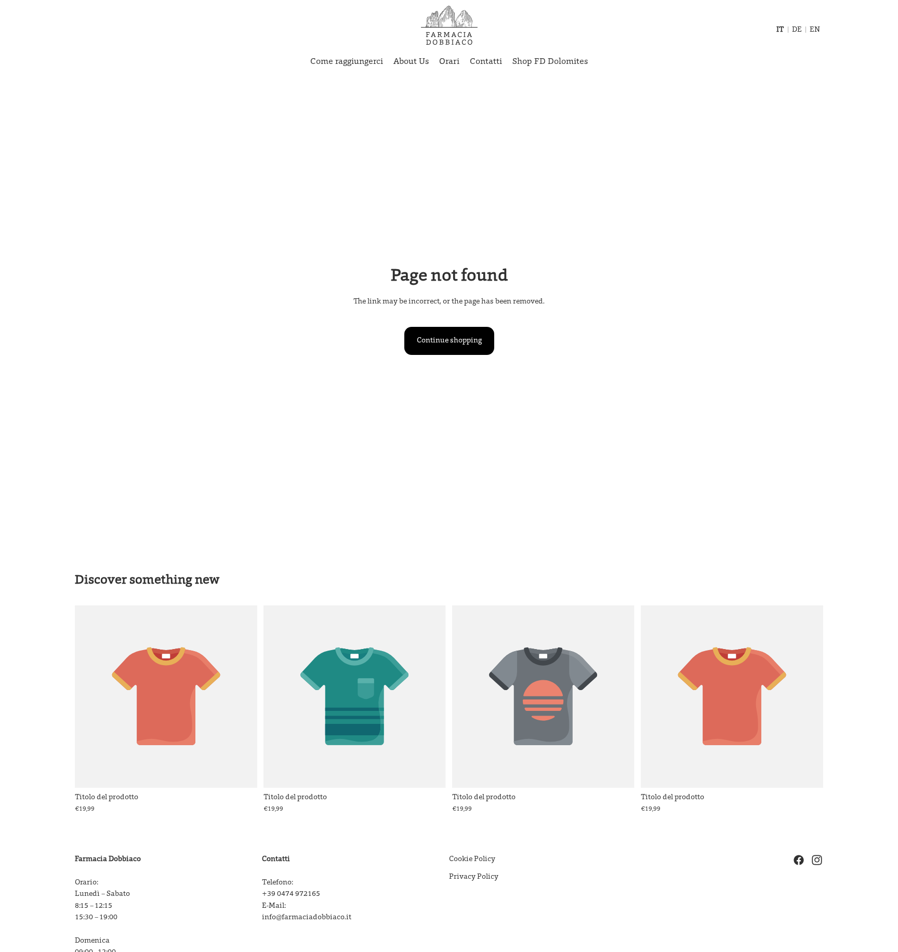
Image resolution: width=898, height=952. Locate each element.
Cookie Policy (472, 859)
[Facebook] (799, 860)
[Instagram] (817, 860)
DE (797, 30)
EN (815, 30)
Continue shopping (449, 341)
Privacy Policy (473, 877)
